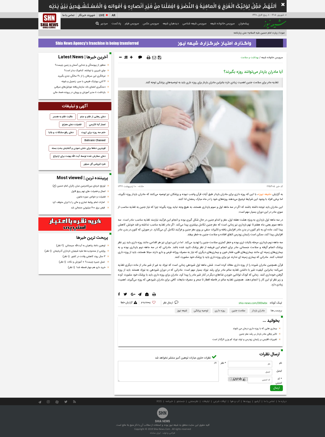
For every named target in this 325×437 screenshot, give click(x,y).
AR (113, 15)
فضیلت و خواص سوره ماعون (91, 197)
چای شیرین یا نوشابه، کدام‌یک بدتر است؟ (85, 71)
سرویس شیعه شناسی (194, 23)
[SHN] (49, 20)
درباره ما (282, 401)
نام (280, 363)
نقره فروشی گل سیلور (95, 164)
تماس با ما (68, 15)
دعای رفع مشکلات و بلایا (61, 132)
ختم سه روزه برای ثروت (93, 132)
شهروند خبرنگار (86, 15)
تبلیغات (206, 401)
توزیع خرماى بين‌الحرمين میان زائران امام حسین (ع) (79, 186)
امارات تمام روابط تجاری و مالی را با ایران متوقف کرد (79, 202)
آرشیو (257, 401)
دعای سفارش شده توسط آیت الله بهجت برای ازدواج (79, 156)
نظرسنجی (193, 401)
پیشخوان (243, 23)
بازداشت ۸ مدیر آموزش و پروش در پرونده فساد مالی (79, 92)
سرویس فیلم (132, 23)
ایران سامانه (155, 433)
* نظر (223, 363)
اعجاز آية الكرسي (97, 125)
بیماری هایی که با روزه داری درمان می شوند (255, 329)
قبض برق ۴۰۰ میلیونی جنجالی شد (88, 208)
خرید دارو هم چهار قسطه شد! (87, 267)
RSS (159, 401)
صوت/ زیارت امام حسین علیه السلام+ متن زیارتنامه (259, 33)
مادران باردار (258, 310)
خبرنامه (169, 401)
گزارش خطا (126, 302)
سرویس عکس (151, 23)
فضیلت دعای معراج (71, 125)
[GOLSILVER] (74, 224)
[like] (150, 303)
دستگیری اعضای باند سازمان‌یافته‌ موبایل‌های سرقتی (80, 87)
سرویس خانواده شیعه (222, 23)
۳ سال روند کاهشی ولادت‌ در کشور (84, 256)
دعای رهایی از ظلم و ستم (93, 117)
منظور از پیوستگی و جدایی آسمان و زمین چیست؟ (80, 65)
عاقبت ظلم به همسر (63, 117)
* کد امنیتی (279, 381)
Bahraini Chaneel (95, 140)
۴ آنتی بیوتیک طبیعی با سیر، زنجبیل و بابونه (84, 81)
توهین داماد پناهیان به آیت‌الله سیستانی (81, 246)
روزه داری (220, 310)
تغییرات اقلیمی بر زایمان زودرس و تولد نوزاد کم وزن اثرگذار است (244, 339)
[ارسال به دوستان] (154, 57)
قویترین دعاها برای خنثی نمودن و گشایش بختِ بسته (79, 148)
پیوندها (247, 401)
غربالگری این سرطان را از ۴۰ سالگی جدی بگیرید (82, 76)
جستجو (181, 401)
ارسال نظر (168, 303)
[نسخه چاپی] (148, 57)
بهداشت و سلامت (250, 58)
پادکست (116, 23)
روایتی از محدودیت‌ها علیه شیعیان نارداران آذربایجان (75, 251)
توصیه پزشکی (201, 310)
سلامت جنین (238, 310)
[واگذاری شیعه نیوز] (162, 42)
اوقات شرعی (219, 401)
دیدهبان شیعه (171, 23)
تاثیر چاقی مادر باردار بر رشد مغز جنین (258, 334)
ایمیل (279, 371)
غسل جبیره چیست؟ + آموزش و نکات (82, 262)
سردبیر (104, 23)
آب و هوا (234, 401)
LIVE (101, 15)
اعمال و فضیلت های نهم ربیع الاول (88, 191)
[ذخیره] (159, 57)
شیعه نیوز (264, 194)
